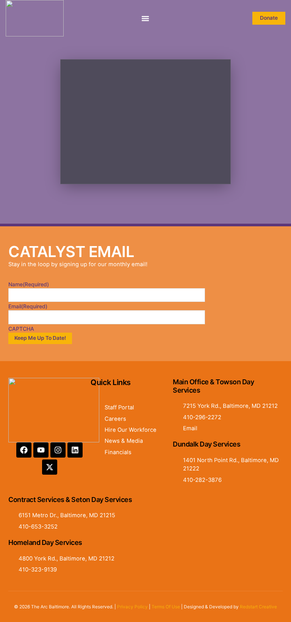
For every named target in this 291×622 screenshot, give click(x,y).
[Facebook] (23, 450)
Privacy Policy (132, 606)
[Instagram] (58, 450)
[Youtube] (40, 450)
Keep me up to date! (40, 338)
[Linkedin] (75, 450)
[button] (145, 18)
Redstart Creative (258, 606)
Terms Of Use (166, 606)
